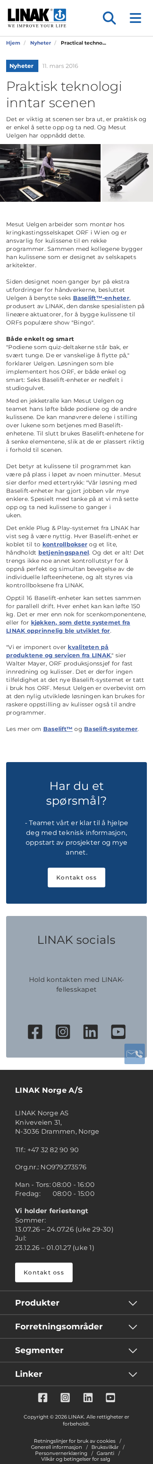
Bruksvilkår (105, 1447)
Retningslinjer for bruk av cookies (74, 1441)
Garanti (105, 1453)
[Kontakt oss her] (134, 1054)
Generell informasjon (56, 1447)
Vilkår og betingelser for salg (75, 1459)
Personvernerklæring (61, 1453)
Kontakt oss (76, 877)
